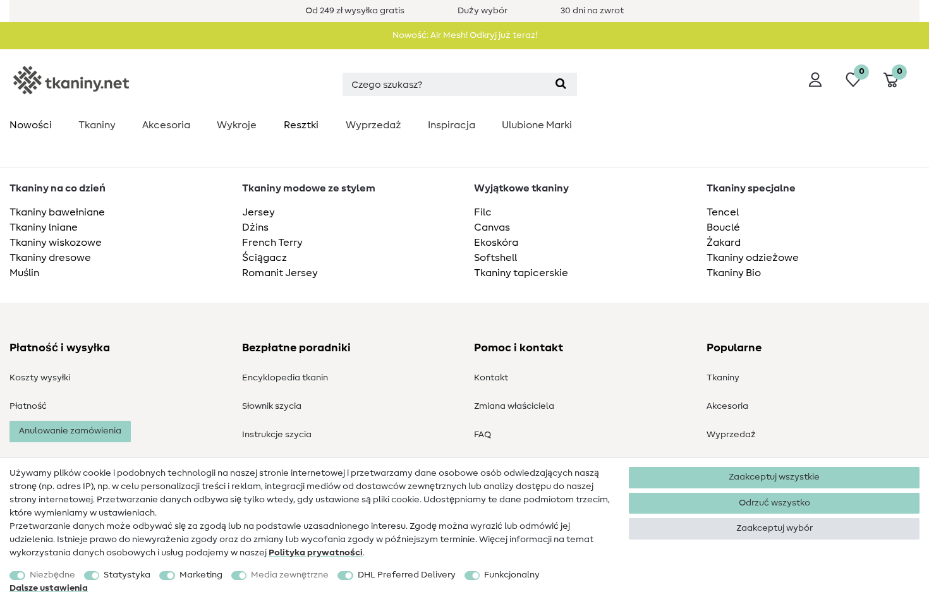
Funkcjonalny (512, 575)
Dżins (255, 227)
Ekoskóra (496, 243)
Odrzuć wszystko (774, 502)
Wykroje (237, 125)
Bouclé (723, 227)
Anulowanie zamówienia (70, 430)
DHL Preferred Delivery (407, 575)
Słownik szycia (271, 406)
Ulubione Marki (537, 125)
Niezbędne (52, 575)
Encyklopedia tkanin (285, 377)
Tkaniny (97, 125)
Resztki (301, 125)
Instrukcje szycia (277, 434)
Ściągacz (264, 258)
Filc (483, 212)
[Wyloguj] (815, 79)
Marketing (200, 575)
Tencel (723, 212)
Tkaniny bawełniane (57, 212)
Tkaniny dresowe (50, 258)
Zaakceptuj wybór (774, 528)
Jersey (258, 212)
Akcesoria (166, 125)
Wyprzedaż (373, 125)
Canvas (492, 227)
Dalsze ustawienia (48, 588)
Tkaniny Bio (734, 273)
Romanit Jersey (280, 273)
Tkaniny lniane (43, 227)
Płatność (28, 406)
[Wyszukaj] (561, 84)
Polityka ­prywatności (316, 552)
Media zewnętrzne (290, 575)
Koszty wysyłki (39, 377)
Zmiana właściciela (514, 406)
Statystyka (127, 575)
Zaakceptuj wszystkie (774, 477)
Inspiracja (451, 125)
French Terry (272, 243)
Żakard (724, 243)
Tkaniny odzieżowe (753, 258)
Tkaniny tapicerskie (521, 273)
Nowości (30, 125)
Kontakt (491, 377)
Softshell (495, 258)
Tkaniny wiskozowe (55, 243)
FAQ (482, 434)
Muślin (24, 273)
